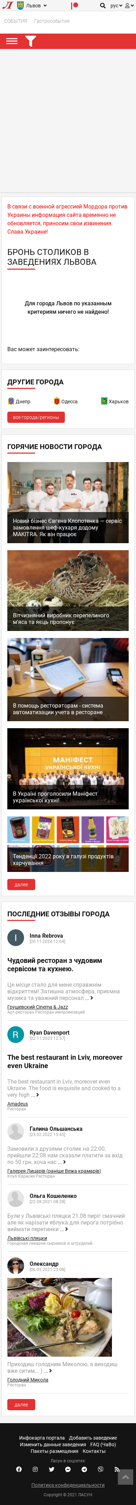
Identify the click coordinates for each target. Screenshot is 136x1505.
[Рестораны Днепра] (11, 402)
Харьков (119, 401)
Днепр (23, 401)
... (87, 998)
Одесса (69, 401)
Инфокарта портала (42, 1438)
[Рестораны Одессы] (57, 402)
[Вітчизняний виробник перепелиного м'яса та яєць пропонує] (68, 629)
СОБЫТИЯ (15, 21)
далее (21, 884)
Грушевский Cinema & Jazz (37, 1007)
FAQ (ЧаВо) (103, 1444)
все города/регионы (36, 417)
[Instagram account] (35, 1469)
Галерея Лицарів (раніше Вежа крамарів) (54, 1171)
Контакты (94, 1451)
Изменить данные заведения (53, 1444)
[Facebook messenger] (68, 1469)
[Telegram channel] (84, 1469)
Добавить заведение (93, 1438)
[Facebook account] (19, 1469)
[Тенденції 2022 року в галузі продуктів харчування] (68, 870)
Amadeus (17, 1104)
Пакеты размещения (54, 1451)
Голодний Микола (27, 1380)
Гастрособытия (52, 21)
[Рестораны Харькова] (104, 402)
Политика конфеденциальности (68, 1485)
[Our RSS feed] (117, 1469)
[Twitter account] (51, 1469)
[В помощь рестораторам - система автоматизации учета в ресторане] (68, 719)
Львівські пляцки (27, 1238)
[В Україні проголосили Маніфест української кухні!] (68, 807)
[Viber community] (100, 1469)
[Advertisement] (68, 120)
